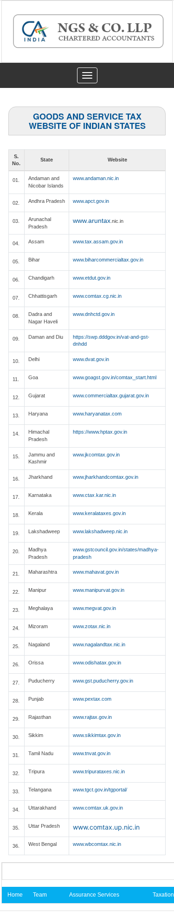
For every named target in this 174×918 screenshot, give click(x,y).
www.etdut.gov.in (91, 278)
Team (40, 894)
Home (15, 894)
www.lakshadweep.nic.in (100, 531)
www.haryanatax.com (97, 413)
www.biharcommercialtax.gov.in (108, 259)
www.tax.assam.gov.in (98, 241)
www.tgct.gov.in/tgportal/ (100, 789)
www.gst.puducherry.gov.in (103, 680)
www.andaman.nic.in (96, 178)
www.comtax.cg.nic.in (97, 296)
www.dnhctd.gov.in (94, 314)
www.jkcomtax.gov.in (96, 454)
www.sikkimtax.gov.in (97, 735)
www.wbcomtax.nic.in (97, 844)
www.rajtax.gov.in (92, 717)
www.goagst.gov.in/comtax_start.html (114, 377)
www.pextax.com (92, 699)
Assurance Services (94, 894)
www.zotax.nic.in (91, 626)
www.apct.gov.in (91, 201)
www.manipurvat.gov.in (98, 590)
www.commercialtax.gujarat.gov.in (111, 395)
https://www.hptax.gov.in (100, 432)
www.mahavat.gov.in (96, 572)
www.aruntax (91, 220)
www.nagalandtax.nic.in (99, 644)
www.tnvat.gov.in (91, 753)
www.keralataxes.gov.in (99, 513)
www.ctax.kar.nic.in (94, 495)
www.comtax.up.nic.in (106, 827)
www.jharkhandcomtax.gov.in (105, 477)
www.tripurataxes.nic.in (99, 771)
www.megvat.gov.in (94, 608)
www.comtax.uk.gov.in (98, 808)
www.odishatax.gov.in (97, 662)
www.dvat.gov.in (91, 359)
